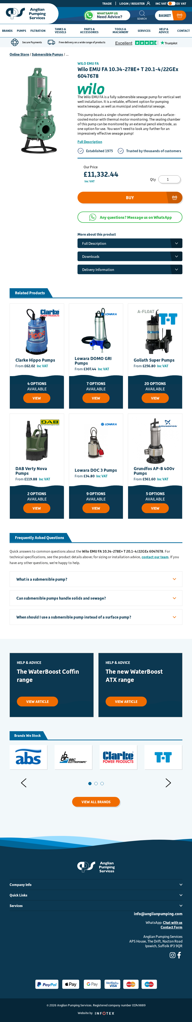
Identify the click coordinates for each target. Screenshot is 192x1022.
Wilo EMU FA (88, 63)
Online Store (19, 54)
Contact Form (171, 927)
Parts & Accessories (89, 30)
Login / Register (132, 3)
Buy (130, 197)
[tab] (90, 783)
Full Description (90, 141)
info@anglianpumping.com (158, 913)
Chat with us (172, 922)
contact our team (155, 556)
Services (144, 30)
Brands (7, 30)
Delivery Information (98, 269)
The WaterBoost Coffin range (48, 675)
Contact (183, 30)
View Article (37, 701)
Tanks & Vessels (60, 30)
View (37, 398)
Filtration (37, 30)
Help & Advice (164, 30)
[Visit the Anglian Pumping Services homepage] (29, 13)
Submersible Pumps (47, 54)
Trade (107, 3)
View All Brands (96, 801)
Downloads (90, 256)
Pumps (21, 30)
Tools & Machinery (120, 30)
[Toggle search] (142, 15)
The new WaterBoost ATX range (134, 675)
